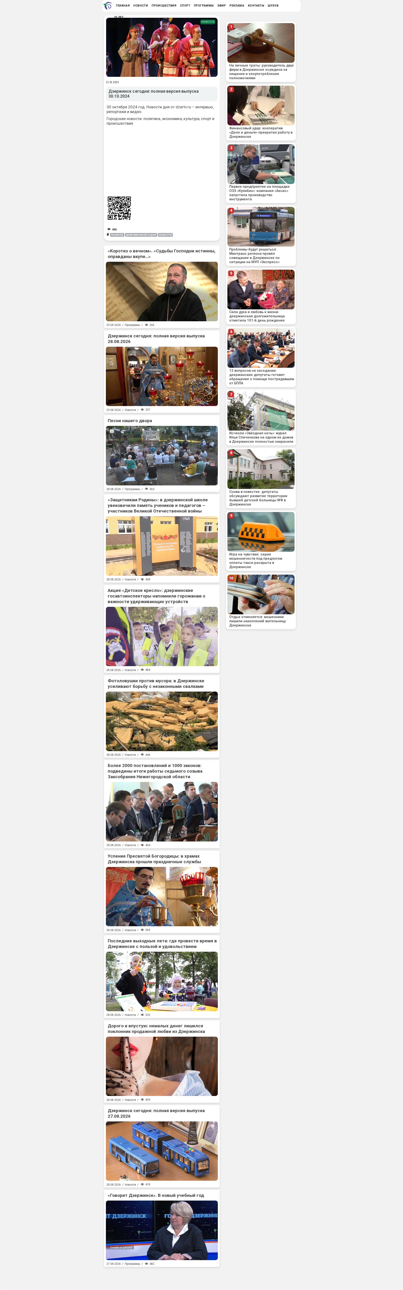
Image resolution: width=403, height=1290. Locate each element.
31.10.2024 (112, 82)
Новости (208, 21)
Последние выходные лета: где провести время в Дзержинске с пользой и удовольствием (162, 943)
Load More (162, 1277)
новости (165, 235)
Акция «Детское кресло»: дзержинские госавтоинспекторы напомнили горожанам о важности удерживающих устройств (156, 596)
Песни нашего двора (130, 420)
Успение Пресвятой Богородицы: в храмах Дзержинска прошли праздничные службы (154, 858)
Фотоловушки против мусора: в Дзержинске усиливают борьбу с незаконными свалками (156, 683)
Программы (132, 325)
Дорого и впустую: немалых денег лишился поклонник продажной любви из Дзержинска (156, 1028)
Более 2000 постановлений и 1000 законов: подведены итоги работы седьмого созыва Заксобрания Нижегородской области (155, 771)
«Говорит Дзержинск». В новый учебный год (156, 1195)
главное (117, 235)
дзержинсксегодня (141, 235)
